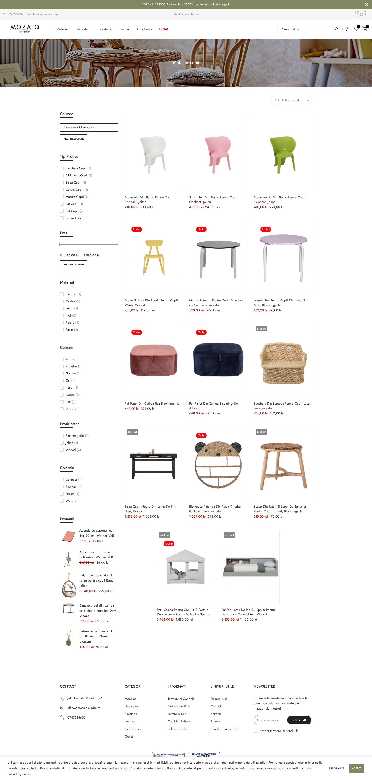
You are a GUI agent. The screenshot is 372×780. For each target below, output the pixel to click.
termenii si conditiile (284, 731)
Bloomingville (77, 435)
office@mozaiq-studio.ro (45, 14)
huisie (72, 493)
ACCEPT (356, 768)
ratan (72, 329)
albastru (74, 366)
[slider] (60, 245)
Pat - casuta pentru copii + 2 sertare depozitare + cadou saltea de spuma (183, 612)
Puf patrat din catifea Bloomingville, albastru (214, 405)
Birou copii (76, 182)
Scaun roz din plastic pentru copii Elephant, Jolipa (213, 199)
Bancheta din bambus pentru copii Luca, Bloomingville (282, 405)
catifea (73, 301)
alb (71, 359)
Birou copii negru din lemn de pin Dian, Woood (150, 508)
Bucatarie (105, 29)
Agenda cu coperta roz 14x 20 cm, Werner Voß (96, 533)
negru (73, 394)
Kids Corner (145, 29)
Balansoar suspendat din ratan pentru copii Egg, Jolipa (96, 580)
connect (74, 479)
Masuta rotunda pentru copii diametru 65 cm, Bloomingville (216, 302)
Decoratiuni (83, 29)
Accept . (279, 731)
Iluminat (124, 29)
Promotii (216, 721)
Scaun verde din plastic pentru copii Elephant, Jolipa (279, 199)
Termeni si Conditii (181, 698)
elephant (74, 486)
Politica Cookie (178, 729)
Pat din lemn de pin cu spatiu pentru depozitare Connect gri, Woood (248, 612)
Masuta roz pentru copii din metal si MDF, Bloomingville (280, 302)
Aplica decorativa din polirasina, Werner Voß (96, 555)
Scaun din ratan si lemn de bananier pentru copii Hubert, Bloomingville (280, 508)
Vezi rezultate (73, 139)
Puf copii (75, 211)
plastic (72, 322)
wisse (72, 501)
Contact (216, 706)
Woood (73, 450)
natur (72, 387)
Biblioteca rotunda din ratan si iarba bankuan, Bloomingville (215, 508)
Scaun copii (76, 218)
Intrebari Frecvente (224, 729)
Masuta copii (77, 196)
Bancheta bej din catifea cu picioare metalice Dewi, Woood (98, 610)
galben (73, 373)
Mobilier (62, 29)
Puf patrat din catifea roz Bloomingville (152, 403)
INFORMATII (337, 768)
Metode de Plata (179, 706)
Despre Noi (219, 698)
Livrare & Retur (178, 713)
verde (72, 409)
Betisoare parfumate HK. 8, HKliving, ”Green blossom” (97, 636)
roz (71, 401)
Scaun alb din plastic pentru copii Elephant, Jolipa (148, 199)
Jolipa (72, 442)
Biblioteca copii (79, 175)
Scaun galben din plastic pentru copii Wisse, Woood (151, 302)
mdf (71, 315)
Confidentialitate (179, 721)
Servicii (216, 713)
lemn (72, 308)
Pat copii (74, 203)
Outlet (163, 29)
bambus (73, 294)
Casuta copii (77, 189)
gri (70, 380)
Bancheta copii (78, 168)
